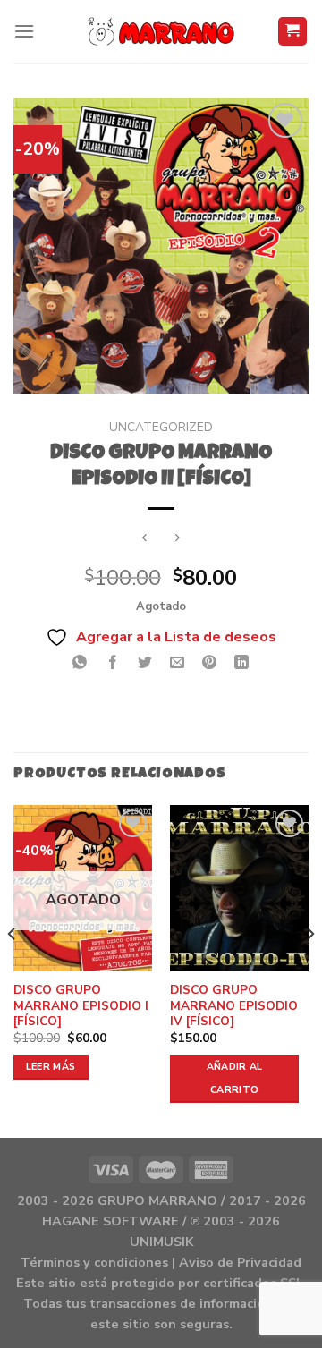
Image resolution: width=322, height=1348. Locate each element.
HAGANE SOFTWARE (110, 1221)
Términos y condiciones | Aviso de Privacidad (161, 1262)
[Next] (309, 969)
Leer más (51, 1066)
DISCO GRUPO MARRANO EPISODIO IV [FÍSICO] (234, 1006)
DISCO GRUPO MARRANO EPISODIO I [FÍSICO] (80, 1006)
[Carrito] (293, 32)
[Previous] (12, 969)
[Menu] (24, 31)
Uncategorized (161, 427)
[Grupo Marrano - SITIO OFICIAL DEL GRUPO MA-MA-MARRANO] (161, 31)
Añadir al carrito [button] (235, 1078)
